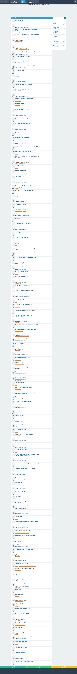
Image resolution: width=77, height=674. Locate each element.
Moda (54, 37)
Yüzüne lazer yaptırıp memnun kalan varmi (23, 181)
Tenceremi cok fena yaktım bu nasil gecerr (23, 223)
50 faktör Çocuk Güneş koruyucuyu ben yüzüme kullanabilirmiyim (27, 146)
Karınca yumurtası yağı (19, 382)
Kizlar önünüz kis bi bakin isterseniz (22, 613)
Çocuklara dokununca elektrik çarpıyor (22, 285)
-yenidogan (16, 41)
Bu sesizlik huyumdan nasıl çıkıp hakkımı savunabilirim (25, 65)
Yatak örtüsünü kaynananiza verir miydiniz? (23, 315)
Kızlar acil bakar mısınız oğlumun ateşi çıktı (23, 132)
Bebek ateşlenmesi (19, 280)
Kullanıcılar (23, 2)
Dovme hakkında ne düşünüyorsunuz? (22, 137)
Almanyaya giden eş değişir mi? (21, 348)
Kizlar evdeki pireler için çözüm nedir (22, 61)
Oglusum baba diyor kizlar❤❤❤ (21, 641)
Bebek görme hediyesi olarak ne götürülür (23, 357)
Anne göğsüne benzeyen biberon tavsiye (23, 79)
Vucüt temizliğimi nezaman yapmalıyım (22, 123)
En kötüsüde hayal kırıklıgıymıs (21, 647)
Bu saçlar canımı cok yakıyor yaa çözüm (22, 75)
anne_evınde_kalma (17, 556)
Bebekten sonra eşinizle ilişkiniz (21, 319)
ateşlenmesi (19, 283)
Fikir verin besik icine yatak (20, 652)
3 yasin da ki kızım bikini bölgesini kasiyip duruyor (24, 420)
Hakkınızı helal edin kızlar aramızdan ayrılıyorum (24, 540)
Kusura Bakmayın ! (18, 482)
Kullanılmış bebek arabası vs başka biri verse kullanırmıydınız (27, 156)
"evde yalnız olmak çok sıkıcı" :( (21, 299)
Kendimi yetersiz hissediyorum (21, 396)
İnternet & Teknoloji (56, 35)
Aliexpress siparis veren (19, 410)
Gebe (14, 668)
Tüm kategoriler (55, 22)
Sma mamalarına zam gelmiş (20, 415)
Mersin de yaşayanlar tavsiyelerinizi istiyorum (24, 190)
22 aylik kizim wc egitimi (19, 176)
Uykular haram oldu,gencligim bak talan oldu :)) (24, 501)
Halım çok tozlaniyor (19, 594)
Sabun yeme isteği (18, 627)
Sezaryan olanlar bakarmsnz (20, 511)
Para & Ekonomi (55, 40)
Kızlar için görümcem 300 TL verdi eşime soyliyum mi (25, 377)
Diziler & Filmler (55, 31)
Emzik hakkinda (18, 496)
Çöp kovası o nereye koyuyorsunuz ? (22, 371)
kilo (24, 163)
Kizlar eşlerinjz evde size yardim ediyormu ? (23, 401)
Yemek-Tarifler (20, 215)
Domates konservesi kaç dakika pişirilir (22, 142)
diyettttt (20, 163)
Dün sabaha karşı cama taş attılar (21, 170)
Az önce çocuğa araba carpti (20, 424)
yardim (18, 188)
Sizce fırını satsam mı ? (19, 70)
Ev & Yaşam (20, 54)
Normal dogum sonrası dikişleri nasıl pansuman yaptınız (26, 329)
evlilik (17, 322)
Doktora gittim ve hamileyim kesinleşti (22, 608)
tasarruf (20, 601)
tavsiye (28, 49)
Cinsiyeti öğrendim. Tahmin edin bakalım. (23, 530)
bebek (16, 283)
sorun (16, 188)
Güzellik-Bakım (20, 148)
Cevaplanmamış (15, 2)
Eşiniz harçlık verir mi (19, 20)
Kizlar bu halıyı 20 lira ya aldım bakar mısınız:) (23, 262)
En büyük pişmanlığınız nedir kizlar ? (22, 563)
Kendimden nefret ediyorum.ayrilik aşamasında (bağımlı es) (26, 118)
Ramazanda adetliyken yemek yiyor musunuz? (24, 367)
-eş (15, 380)
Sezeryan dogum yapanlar (20, 406)
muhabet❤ (16, 606)
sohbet (16, 302)
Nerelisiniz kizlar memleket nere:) (21, 622)
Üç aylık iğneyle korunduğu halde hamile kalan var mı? (25, 434)
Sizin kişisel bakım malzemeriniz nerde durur (23, 84)
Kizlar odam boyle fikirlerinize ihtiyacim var (23, 304)
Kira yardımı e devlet (19, 362)
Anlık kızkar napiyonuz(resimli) (21, 338)
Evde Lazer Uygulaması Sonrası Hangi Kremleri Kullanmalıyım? (27, 34)
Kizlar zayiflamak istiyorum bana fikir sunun (23, 160)
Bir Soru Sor (26, 2)
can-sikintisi (27, 336)
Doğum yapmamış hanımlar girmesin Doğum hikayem (25, 535)
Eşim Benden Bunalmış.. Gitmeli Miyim (22, 199)
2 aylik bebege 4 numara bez (20, 195)
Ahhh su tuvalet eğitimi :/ (20, 165)
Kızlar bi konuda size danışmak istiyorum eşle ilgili (24, 568)
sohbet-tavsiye (22, 336)
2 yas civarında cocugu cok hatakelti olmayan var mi (25, 310)
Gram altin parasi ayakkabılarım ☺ (21, 103)
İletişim (2, 668)
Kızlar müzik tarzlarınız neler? (21, 449)
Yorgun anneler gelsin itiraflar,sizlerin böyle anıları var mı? (26, 521)
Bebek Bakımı (36, 2)
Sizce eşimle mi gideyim (19, 252)
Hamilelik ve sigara (18, 589)
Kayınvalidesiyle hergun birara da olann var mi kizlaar (25, 549)
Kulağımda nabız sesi (19, 243)
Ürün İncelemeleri (56, 23)
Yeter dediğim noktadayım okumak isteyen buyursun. (25, 468)
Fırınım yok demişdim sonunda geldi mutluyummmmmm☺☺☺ (27, 463)
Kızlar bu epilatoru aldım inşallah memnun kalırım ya (25, 248)
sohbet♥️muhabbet (24, 49)
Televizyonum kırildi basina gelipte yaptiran (23, 185)
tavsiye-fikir (20, 41)
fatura (17, 601)
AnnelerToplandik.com (73, 668)
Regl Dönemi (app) (56, 46)
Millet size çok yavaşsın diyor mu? (21, 271)
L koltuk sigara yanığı (19, 114)
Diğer (19, 32)
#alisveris (19, 587)
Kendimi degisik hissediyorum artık (22, 89)
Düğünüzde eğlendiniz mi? (20, 603)
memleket (23, 625)
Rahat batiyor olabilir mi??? (20, 491)
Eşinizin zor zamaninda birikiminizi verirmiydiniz (24, 290)
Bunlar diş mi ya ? (18, 218)
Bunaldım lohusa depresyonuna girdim (22, 558)
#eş (15, 322)
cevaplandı (28, 27)
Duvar (34, 4)
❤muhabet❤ (20, 625)
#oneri (22, 601)
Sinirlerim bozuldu (18, 516)
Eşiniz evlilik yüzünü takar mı (20, 276)
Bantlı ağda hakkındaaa (19, 343)
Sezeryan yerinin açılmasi (20, 579)
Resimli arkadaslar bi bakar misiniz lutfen (23, 573)
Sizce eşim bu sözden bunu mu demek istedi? (23, 334)
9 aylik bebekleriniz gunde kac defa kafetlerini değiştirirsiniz (26, 392)
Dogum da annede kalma (20, 554)
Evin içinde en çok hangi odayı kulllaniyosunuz (24, 661)
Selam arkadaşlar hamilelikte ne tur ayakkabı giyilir (25, 636)
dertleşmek (20, 49)
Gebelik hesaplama (10, 668)
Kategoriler (19, 2)
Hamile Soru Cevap (31, 2)
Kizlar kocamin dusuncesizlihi (20, 429)
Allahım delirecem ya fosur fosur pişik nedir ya (24, 98)
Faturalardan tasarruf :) (19, 599)
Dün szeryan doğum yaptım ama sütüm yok (23, 151)
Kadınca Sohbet (5, 1)
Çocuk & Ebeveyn (21, 27)
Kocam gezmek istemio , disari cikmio (22, 352)
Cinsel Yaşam (55, 28)
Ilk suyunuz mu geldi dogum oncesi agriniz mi (23, 387)
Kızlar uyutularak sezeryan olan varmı (22, 56)
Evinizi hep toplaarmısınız (20, 232)
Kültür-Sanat (55, 36)
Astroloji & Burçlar (56, 27)
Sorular (11, 2)
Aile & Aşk (20, 48)
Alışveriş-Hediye (21, 210)
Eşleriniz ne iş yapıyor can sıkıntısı (21, 237)
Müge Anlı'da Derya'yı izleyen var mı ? (22, 109)
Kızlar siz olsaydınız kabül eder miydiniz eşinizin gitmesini (26, 257)
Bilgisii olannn (17, 544)
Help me (16, 487)
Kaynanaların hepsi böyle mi (20, 204)
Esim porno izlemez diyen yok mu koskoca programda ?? (25, 632)
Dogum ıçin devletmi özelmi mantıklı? (22, 438)
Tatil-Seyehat (55, 42)
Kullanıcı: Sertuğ (30, 4)
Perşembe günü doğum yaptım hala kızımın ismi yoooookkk (26, 324)
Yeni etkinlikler (38, 4)
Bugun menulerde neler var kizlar (21, 128)
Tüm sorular (42, 4)
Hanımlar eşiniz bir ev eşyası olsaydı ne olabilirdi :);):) (25, 617)
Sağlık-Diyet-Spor (21, 96)
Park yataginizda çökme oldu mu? (21, 209)
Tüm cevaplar (47, 4)
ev (15, 601)
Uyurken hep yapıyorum (19, 477)
